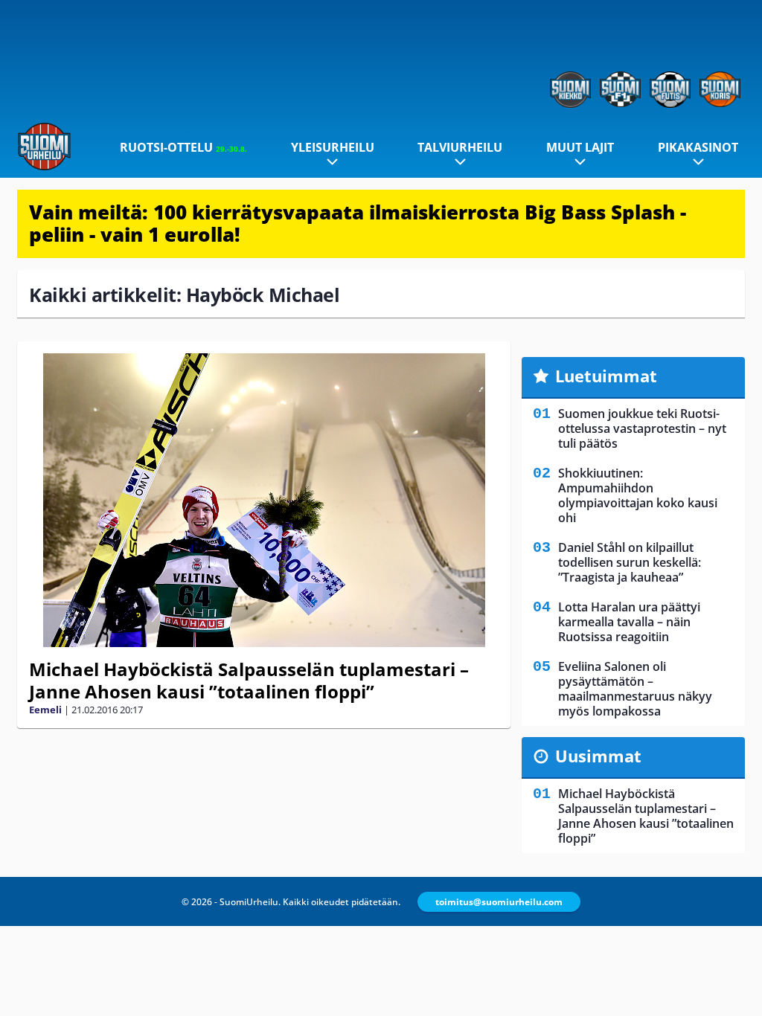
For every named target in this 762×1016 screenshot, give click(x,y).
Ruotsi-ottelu (183, 147)
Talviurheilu (459, 147)
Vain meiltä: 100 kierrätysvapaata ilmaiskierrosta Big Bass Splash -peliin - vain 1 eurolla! (357, 223)
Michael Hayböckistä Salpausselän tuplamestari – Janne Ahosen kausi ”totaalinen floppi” (249, 680)
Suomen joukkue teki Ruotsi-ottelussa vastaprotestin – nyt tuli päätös (642, 428)
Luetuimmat (606, 375)
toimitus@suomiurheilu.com (499, 902)
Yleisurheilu (332, 147)
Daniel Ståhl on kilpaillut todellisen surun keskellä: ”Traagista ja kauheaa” (629, 562)
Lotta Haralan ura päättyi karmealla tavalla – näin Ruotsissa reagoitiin (629, 622)
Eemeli (45, 709)
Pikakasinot (698, 147)
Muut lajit (580, 147)
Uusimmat (598, 756)
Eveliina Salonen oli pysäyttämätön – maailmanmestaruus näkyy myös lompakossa (635, 688)
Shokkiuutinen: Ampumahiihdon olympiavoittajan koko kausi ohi (637, 495)
